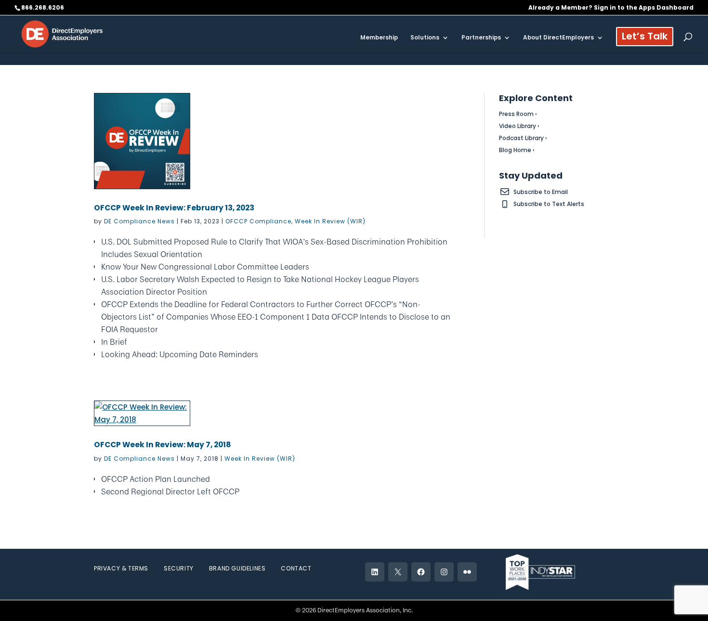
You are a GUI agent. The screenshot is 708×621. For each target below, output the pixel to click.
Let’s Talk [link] (645, 38)
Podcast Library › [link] (523, 138)
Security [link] (179, 568)
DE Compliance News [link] (139, 221)
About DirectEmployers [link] (558, 37)
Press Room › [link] (518, 114)
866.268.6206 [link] (42, 7)
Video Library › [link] (519, 126)
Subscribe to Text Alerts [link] (548, 204)
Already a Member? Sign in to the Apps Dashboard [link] (611, 8)
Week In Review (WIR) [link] (330, 221)
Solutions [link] (424, 37)
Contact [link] (296, 568)
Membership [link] (379, 37)
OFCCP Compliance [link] (258, 221)
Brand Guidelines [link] (237, 568)
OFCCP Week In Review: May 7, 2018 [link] (162, 445)
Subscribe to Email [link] (540, 192)
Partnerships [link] (481, 37)
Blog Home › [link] (517, 150)
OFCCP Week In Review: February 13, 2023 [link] (174, 208)
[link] (62, 33)
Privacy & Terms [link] (121, 568)
